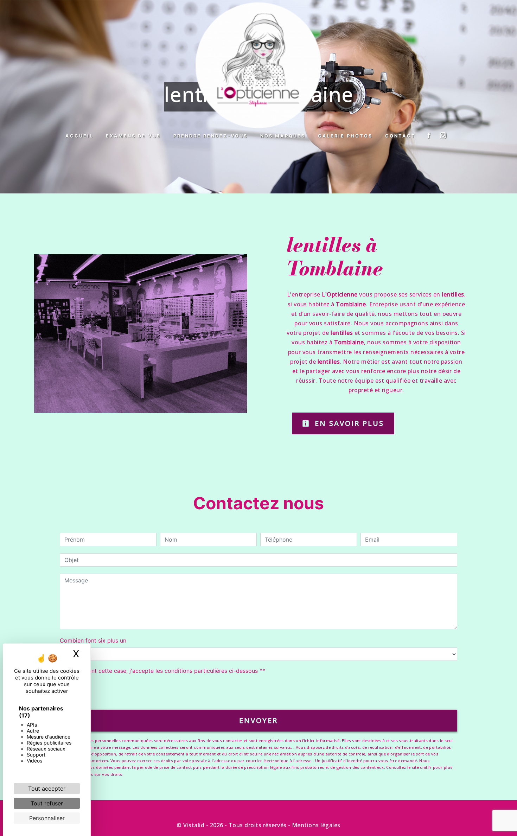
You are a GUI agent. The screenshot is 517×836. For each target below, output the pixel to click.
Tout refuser (47, 803)
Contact (400, 136)
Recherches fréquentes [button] (259, 810)
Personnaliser (47, 818)
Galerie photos (345, 136)
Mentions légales (315, 825)
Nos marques (282, 136)
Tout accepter (46, 788)
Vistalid (193, 825)
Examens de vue (133, 136)
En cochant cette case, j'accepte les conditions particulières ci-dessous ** (166, 670)
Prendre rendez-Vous (210, 136)
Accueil (79, 136)
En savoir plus (348, 423)
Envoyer (258, 720)
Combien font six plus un (93, 640)
